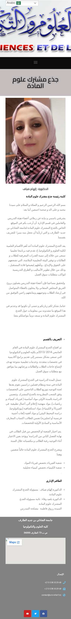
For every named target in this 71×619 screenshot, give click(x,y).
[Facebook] (43, 613)
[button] (35, 62)
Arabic (11, 2)
